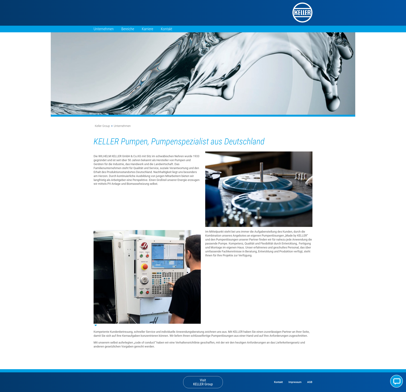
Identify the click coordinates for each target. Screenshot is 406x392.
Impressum (294, 382)
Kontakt (166, 29)
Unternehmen (104, 29)
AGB (309, 382)
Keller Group (102, 126)
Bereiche (127, 29)
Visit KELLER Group (203, 382)
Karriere (147, 29)
